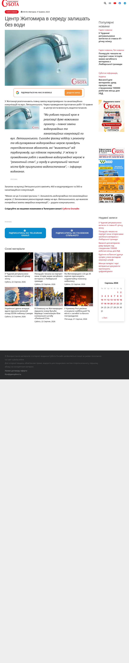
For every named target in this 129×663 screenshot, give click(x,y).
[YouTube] (115, 3)
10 (102, 300)
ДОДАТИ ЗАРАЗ (73, 93)
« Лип (104, 317)
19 (108, 303)
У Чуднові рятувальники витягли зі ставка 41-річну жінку (17, 276)
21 (115, 303)
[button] (105, 3)
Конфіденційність (13, 374)
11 (105, 300)
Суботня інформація (108, 73)
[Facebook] (120, 3)
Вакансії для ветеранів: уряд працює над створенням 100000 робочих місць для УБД (109, 86)
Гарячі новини (105, 30)
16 (121, 300)
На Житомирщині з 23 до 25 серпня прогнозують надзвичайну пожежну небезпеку (77, 277)
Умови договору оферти (16, 370)
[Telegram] (125, 3)
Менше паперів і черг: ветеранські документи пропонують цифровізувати (109, 267)
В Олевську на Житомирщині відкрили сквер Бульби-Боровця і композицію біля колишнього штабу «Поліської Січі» (48, 313)
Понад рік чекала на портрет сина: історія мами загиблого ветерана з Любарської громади (48, 277)
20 (111, 303)
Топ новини (118, 50)
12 (108, 300)
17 (102, 303)
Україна (102, 76)
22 (118, 303)
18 (105, 303)
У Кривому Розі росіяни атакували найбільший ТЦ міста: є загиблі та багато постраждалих (77, 312)
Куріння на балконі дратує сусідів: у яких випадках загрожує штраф (111, 257)
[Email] (110, 3)
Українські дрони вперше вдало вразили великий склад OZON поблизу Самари (19, 311)
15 (118, 300)
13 (111, 300)
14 (115, 300)
